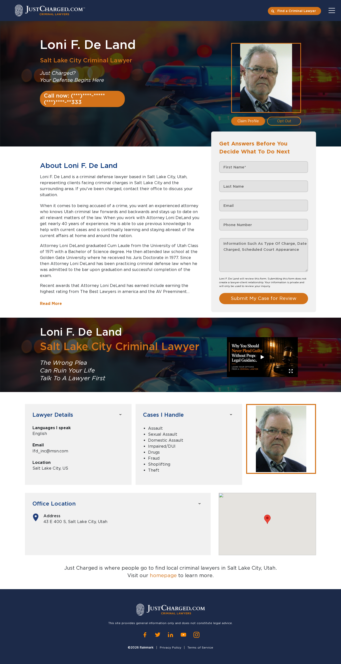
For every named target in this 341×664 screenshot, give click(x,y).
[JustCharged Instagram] (196, 635)
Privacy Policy (170, 647)
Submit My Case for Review (264, 298)
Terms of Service (200, 647)
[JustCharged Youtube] (183, 635)
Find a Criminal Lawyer (296, 11)
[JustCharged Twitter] (158, 635)
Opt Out (284, 121)
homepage (163, 575)
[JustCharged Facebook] (145, 635)
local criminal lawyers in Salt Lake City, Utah (221, 568)
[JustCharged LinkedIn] (170, 635)
